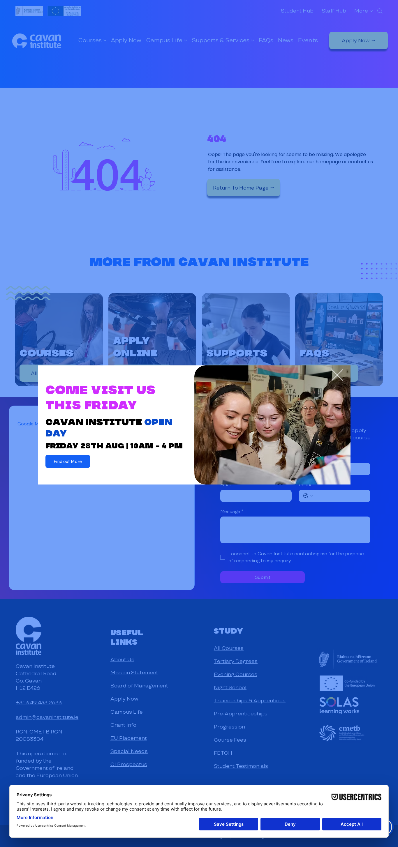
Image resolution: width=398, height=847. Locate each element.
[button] (337, 375)
